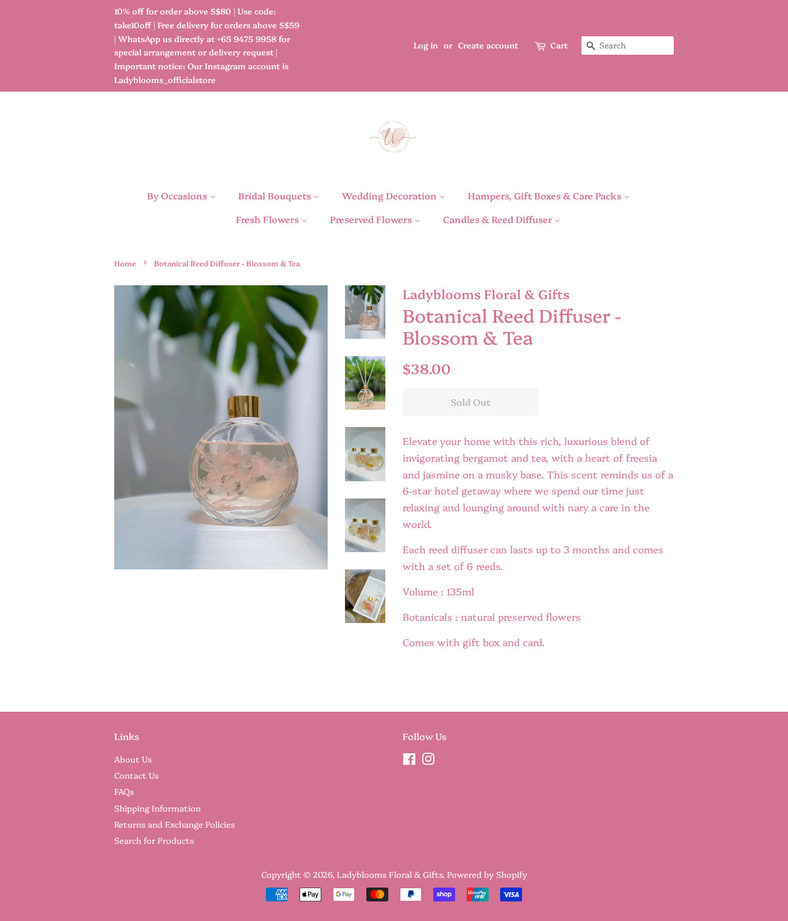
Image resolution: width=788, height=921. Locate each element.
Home (125, 263)
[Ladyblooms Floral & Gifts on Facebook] (409, 761)
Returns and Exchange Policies (174, 824)
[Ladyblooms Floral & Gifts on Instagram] (428, 761)
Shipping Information (157, 808)
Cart (559, 45)
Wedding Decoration (390, 195)
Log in (426, 45)
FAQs (124, 791)
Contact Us (136, 775)
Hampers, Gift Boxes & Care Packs (546, 195)
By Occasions (178, 195)
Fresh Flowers (268, 219)
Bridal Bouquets (275, 195)
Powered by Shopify (487, 874)
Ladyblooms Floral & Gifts (389, 874)
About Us (133, 759)
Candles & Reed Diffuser (498, 219)
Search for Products (154, 840)
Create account (488, 45)
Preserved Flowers (372, 219)
